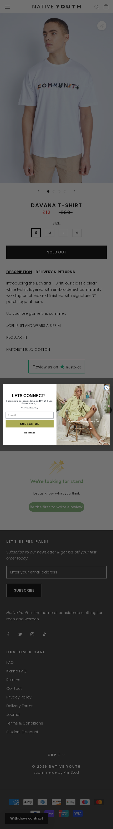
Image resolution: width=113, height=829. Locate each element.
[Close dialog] (106, 387)
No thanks (29, 433)
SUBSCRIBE (29, 423)
